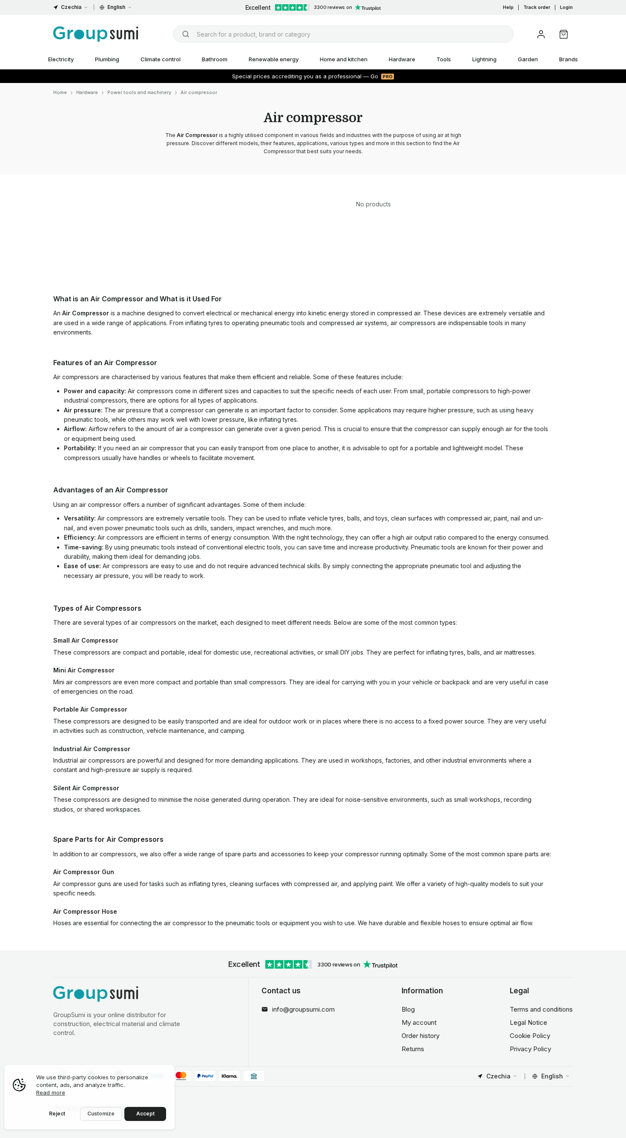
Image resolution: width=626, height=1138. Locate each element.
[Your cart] (563, 34)
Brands (568, 59)
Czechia (71, 7)
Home (60, 92)
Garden (528, 59)
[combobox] (343, 34)
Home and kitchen (344, 59)
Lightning (484, 59)
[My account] (541, 34)
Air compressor (199, 92)
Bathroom (214, 59)
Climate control (161, 59)
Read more (50, 1092)
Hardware (402, 59)
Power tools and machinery (139, 92)
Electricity (61, 59)
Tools (443, 59)
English (116, 7)
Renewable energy (274, 59)
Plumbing (107, 59)
